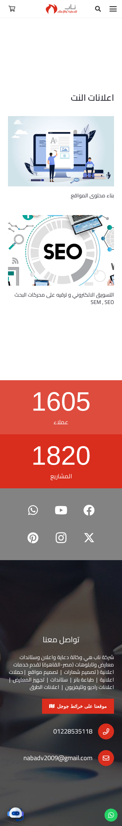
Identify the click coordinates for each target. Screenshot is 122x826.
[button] (113, 8)
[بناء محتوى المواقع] (61, 151)
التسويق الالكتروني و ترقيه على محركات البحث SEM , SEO (64, 298)
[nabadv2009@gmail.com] (103, 758)
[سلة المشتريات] (11, 9)
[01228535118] (103, 731)
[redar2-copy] (61, 9)
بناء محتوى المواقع (92, 195)
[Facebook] (89, 510)
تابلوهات (84, 664)
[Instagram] (61, 538)
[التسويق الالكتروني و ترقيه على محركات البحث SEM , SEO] (61, 250)
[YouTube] (61, 510)
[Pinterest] (33, 538)
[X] (89, 538)
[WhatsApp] (33, 510)
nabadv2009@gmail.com (57, 758)
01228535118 (72, 731)
